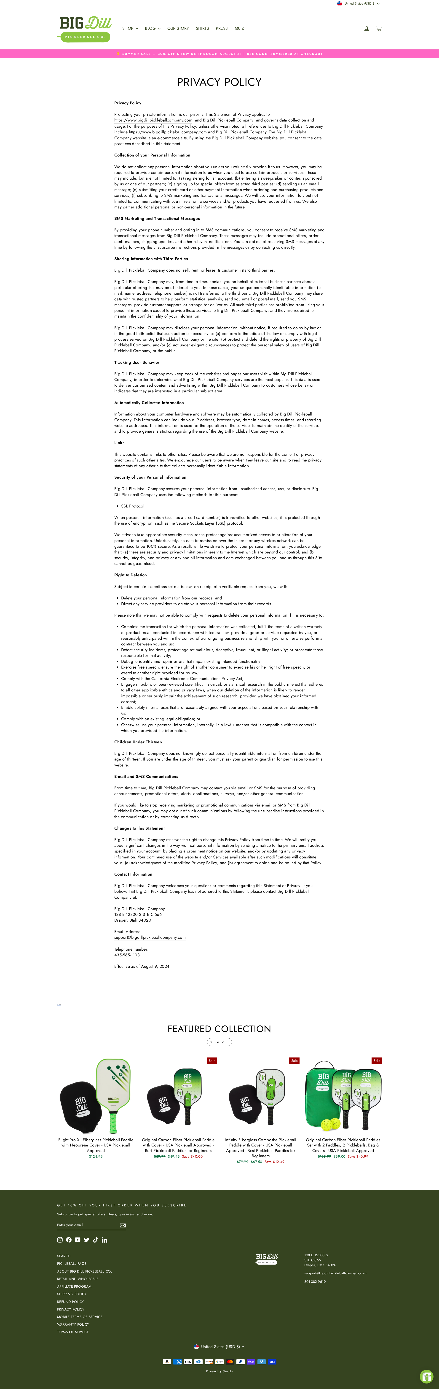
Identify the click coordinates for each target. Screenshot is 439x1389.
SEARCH (64, 1256)
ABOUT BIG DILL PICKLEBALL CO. (84, 1271)
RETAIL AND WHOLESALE (77, 1278)
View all (219, 1042)
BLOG (151, 28)
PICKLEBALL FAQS (71, 1263)
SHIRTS (202, 28)
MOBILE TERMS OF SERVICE (79, 1316)
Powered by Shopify (219, 1371)
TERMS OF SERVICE (73, 1332)
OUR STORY (178, 28)
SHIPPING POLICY (72, 1294)
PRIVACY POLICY (70, 1309)
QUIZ (239, 28)
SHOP (128, 28)
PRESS (222, 28)
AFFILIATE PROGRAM (74, 1286)
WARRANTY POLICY (73, 1324)
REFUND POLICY (70, 1301)
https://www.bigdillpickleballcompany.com (153, 120)
